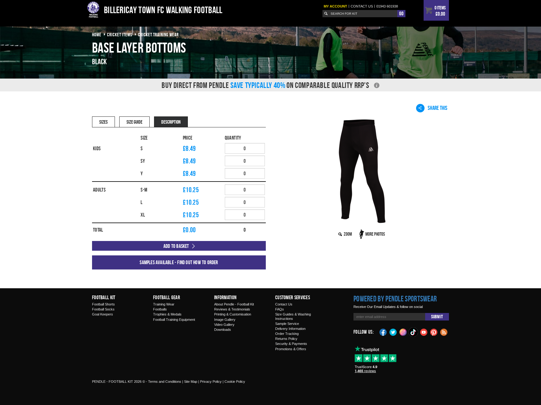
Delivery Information (290, 329)
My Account (335, 6)
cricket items (119, 34)
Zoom (348, 234)
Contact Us (283, 304)
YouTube (424, 331)
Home (96, 34)
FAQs (279, 309)
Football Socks (103, 309)
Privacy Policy (211, 381)
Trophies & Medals (167, 314)
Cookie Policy (234, 381)
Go (401, 13)
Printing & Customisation (232, 314)
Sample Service (287, 324)
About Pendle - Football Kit (234, 304)
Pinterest (434, 331)
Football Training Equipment (174, 319)
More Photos (375, 234)
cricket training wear (158, 34)
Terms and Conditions (164, 381)
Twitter (393, 331)
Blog (444, 331)
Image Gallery (224, 319)
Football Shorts (103, 304)
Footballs (160, 309)
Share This (437, 108)
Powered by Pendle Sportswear (395, 299)
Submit (437, 316)
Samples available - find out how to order (179, 262)
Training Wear (163, 304)
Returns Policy (286, 339)
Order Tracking (287, 334)
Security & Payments (291, 344)
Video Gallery (224, 324)
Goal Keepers (102, 314)
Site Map (190, 381)
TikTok (414, 332)
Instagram (403, 331)
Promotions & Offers (290, 349)
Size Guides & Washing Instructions (293, 316)
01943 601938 (387, 6)
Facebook (383, 331)
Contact (362, 6)
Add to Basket (176, 246)
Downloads (222, 329)
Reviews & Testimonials (232, 309)
